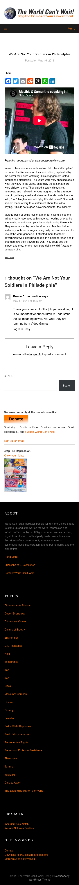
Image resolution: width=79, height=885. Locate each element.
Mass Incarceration (16, 694)
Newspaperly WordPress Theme (49, 877)
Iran (7, 670)
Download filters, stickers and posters (26, 854)
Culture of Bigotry (15, 629)
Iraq (7, 678)
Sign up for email (14, 440)
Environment (12, 637)
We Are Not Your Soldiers (19, 828)
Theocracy (11, 758)
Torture (9, 766)
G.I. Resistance (13, 645)
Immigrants (11, 661)
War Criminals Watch (17, 824)
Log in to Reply (21, 329)
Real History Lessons (17, 734)
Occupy (9, 710)
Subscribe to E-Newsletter (20, 565)
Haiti (7, 653)
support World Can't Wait (40, 431)
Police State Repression (18, 726)
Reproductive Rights (16, 742)
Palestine (10, 718)
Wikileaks (10, 774)
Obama (9, 702)
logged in (35, 354)
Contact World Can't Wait (19, 573)
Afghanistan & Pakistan (18, 605)
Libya (8, 686)
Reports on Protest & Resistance (23, 750)
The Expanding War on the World (24, 790)
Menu (71, 28)
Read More (11, 557)
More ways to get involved (20, 859)
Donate (9, 850)
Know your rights (14, 455)
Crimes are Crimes (15, 621)
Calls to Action (13, 782)
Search (9, 376)
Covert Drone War (15, 613)
